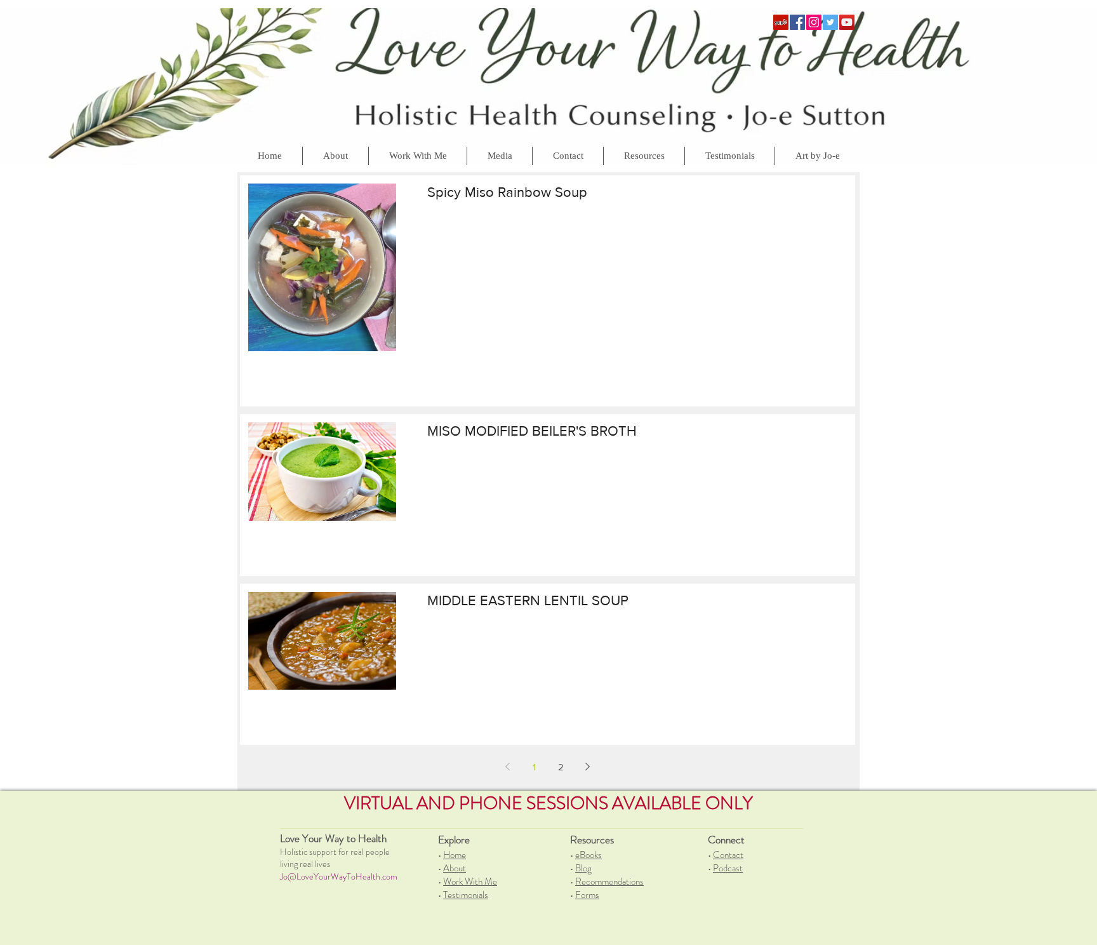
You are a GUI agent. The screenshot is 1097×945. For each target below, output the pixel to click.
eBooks (588, 855)
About (454, 868)
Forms (587, 895)
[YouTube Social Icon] (846, 22)
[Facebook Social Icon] (797, 22)
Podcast (728, 868)
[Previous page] (507, 766)
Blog (583, 868)
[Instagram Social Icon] (813, 22)
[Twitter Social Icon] (830, 22)
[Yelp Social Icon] (780, 22)
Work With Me (470, 881)
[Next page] (587, 766)
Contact (728, 855)
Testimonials (465, 895)
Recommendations (609, 881)
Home (454, 855)
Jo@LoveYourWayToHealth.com (338, 876)
